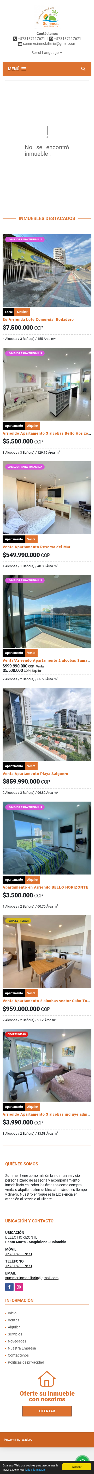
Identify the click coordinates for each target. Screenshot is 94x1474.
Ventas (13, 1320)
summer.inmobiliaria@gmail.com (31, 1278)
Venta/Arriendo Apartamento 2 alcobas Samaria (47, 660)
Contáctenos (18, 1355)
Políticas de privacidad (26, 1362)
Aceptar (76, 1467)
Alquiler (14, 1327)
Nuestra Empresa (22, 1348)
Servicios (15, 1334)
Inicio (12, 1313)
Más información (35, 1469)
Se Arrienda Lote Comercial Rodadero (38, 319)
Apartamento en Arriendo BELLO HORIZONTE (45, 887)
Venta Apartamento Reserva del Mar (36, 547)
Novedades (17, 1341)
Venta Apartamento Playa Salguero (35, 774)
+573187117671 (31, 38)
